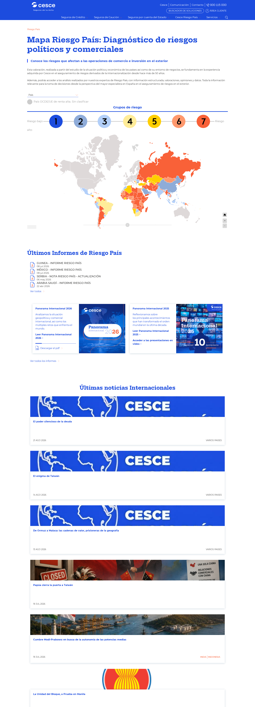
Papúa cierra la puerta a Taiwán (53, 585)
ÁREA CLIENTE (218, 10)
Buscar (226, 17)
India (203, 657)
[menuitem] (179, 4)
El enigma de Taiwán (46, 476)
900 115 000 (218, 5)
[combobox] (52, 95)
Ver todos (35, 291)
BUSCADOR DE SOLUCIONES (185, 10)
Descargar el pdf (49, 348)
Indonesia (214, 657)
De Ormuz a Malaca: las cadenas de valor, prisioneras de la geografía (76, 530)
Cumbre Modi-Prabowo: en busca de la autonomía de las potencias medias (79, 639)
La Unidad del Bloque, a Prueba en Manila (59, 694)
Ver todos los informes (43, 361)
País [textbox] (30, 95)
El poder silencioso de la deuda (52, 421)
